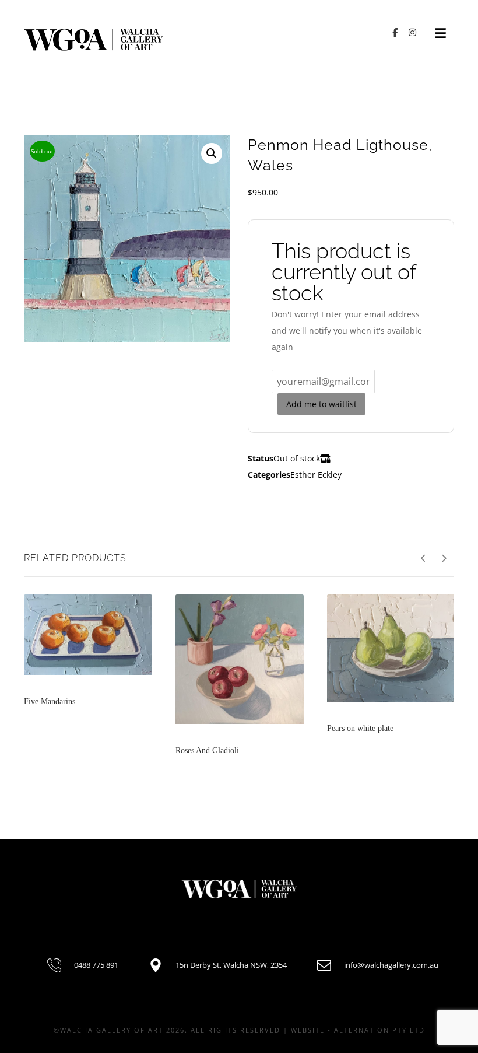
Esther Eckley (316, 474)
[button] (211, 153)
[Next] (443, 558)
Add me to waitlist (321, 404)
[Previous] (423, 558)
